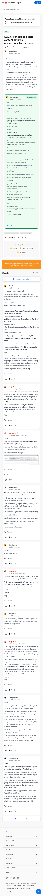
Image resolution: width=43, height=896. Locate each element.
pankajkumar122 (13, 697)
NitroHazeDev (13, 51)
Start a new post (17, 265)
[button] (10, 47)
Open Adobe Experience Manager (19, 22)
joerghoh (11, 387)
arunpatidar (12, 433)
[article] (21, 333)
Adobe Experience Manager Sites (11, 9)
